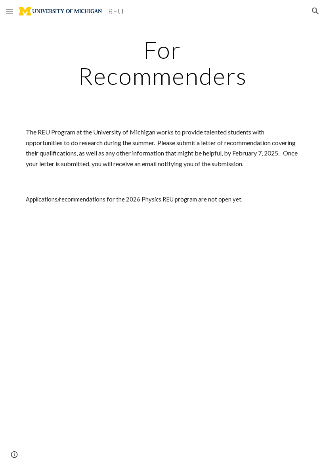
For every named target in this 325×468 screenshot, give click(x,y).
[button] (9, 11)
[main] (163, 62)
